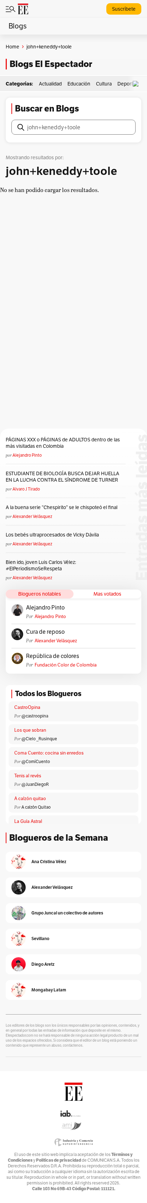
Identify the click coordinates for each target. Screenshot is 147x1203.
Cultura (104, 84)
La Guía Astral (28, 821)
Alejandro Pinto (27, 455)
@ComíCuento (35, 761)
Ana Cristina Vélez (48, 861)
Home (12, 46)
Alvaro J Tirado (26, 489)
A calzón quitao (30, 798)
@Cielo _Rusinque (39, 738)
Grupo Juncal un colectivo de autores (67, 913)
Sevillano (40, 938)
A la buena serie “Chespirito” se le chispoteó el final (61, 507)
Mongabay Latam (48, 989)
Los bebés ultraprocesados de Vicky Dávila (53, 535)
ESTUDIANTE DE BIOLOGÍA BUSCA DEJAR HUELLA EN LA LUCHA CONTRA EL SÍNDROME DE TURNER (62, 476)
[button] (137, 84)
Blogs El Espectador (51, 63)
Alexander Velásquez (32, 516)
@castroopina (34, 716)
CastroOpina (27, 707)
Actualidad (50, 84)
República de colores (52, 656)
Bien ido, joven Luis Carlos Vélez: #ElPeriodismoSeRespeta (41, 565)
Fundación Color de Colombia (66, 665)
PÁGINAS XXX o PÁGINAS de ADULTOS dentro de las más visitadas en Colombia (63, 442)
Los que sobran (30, 730)
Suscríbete (124, 9)
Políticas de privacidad (58, 1160)
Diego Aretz (43, 964)
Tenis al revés (27, 776)
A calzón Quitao (36, 807)
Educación (78, 84)
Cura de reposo (45, 632)
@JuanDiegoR (35, 784)
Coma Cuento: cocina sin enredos (48, 753)
